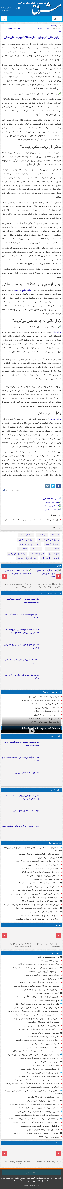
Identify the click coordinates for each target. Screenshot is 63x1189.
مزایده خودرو (54, 553)
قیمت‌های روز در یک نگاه (51, 692)
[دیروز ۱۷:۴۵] (50, 815)
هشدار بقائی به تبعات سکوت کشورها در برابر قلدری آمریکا (38, 1111)
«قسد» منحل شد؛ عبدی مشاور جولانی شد (43, 1022)
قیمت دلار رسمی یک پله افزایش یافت (45, 707)
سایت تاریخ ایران (26, 534)
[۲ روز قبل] (16, 1152)
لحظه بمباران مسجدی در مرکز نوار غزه (45, 1033)
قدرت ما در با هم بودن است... (48, 993)
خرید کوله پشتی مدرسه (27, 558)
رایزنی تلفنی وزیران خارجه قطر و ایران (45, 1043)
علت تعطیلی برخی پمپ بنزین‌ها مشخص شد (43, 875)
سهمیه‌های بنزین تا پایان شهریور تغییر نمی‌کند (42, 1072)
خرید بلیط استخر (37, 553)
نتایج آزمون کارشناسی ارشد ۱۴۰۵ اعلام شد (43, 1097)
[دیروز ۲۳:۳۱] (50, 604)
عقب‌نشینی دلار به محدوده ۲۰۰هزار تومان (44, 696)
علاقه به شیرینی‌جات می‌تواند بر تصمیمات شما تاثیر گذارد (38, 964)
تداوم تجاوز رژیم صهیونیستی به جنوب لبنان (43, 1036)
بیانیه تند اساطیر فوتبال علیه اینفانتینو (46, 879)
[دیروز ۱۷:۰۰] (50, 830)
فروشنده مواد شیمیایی (50, 558)
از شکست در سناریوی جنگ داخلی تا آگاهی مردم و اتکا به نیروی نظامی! (33, 1054)
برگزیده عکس (56, 789)
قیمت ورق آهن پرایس (17, 553)
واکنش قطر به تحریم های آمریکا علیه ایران (43, 864)
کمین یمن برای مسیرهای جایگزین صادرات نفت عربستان (39, 982)
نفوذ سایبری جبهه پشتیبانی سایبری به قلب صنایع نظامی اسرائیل (36, 1051)
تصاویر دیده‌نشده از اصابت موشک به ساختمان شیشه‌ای (39, 854)
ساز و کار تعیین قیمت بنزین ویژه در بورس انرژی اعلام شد (38, 1108)
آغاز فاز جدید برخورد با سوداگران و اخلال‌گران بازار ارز (21, 646)
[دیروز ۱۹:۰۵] (50, 800)
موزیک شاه (42, 534)
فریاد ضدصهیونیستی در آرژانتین (48, 957)
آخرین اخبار (56, 952)
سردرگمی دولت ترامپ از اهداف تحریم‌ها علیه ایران (40, 975)
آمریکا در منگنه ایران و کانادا (49, 960)
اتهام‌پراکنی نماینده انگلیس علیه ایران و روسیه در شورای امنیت (36, 1018)
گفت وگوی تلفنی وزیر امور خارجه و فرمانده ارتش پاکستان (38, 1029)
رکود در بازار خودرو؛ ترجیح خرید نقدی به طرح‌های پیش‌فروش (48, 585)
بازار (56, 18)
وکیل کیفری (56, 419)
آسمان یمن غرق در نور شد (49, 978)
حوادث (58, 925)
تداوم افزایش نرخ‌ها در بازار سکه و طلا (45, 704)
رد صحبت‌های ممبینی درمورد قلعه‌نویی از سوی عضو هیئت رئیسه (21, 744)
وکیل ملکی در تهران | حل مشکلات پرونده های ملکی (31, 37)
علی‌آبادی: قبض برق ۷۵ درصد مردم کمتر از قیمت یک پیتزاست (22, 600)
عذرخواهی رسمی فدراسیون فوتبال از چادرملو (43, 886)
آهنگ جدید (22, 548)
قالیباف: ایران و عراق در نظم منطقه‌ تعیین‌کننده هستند (39, 1087)
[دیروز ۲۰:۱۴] (50, 634)
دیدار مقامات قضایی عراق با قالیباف (25, 811)
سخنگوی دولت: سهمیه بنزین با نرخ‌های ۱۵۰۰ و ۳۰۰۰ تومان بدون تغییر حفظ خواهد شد (21, 631)
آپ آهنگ (55, 534)
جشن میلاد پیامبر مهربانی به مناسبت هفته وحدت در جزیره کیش (22, 797)
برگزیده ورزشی (55, 736)
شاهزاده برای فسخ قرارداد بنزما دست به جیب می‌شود (40, 1025)
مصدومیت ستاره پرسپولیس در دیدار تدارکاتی (43, 1047)
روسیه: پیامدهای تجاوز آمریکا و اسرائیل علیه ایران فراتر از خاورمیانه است (33, 1011)
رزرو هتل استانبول (26, 539)
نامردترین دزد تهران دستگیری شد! (47, 857)
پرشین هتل (36, 548)
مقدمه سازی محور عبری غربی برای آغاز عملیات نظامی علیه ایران (36, 890)
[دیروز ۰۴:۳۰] (16, 575)
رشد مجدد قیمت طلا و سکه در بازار (46, 714)
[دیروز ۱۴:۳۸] (46, 575)
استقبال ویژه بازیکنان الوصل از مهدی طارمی (43, 911)
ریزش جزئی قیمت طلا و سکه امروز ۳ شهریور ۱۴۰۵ (22, 676)
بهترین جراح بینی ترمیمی (30, 544)
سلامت (58, 1142)
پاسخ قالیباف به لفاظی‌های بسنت (47, 1000)
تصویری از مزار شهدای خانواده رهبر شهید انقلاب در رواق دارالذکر (35, 968)
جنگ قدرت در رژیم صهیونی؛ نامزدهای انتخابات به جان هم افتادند (35, 1079)
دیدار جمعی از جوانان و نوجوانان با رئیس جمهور (20, 826)
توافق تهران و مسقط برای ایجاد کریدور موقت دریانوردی (39, 1126)
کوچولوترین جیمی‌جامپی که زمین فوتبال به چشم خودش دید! (37, 908)
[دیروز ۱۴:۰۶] (50, 777)
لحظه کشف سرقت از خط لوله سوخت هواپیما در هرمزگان (38, 883)
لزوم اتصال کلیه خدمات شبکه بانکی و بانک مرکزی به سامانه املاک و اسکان (31, 519)
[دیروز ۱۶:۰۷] (50, 664)
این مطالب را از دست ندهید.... (49, 593)
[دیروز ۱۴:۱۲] (50, 762)
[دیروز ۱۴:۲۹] (50, 680)
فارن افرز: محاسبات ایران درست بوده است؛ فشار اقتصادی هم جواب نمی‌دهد (31, 904)
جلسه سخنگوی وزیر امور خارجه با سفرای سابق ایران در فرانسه (37, 1115)
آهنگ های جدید (52, 548)
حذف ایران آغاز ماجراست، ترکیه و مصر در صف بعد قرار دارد (37, 861)
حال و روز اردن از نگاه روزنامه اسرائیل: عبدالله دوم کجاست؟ (37, 996)
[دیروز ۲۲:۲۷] (50, 747)
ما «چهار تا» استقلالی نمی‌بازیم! (26, 772)
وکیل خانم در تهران (23, 290)
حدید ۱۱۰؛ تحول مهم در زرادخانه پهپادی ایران (40, 728)
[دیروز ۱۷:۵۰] (50, 649)
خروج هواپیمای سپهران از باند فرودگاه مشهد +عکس (22, 616)
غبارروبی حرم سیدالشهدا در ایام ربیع (46, 1062)
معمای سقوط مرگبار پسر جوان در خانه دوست (48, 945)
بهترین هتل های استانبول (48, 539)
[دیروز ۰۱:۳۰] (46, 1152)
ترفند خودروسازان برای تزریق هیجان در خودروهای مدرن (17, 585)
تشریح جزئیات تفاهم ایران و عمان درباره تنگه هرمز (41, 989)
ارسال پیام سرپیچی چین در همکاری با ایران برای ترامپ (39, 915)
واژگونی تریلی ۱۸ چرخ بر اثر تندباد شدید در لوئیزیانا (40, 901)
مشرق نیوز (40, 7)
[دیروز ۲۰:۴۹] (50, 619)
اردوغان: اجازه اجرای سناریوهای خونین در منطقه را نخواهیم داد (37, 919)
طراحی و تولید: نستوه (31, 1185)
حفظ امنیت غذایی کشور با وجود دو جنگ (45, 1065)
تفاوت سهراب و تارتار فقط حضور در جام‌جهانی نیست (40, 1129)
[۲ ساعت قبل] (46, 934)
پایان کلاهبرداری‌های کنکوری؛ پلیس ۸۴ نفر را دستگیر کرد (22, 661)
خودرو (59, 565)
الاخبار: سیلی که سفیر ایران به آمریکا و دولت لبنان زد (40, 868)
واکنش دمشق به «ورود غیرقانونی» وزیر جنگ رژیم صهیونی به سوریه (34, 893)
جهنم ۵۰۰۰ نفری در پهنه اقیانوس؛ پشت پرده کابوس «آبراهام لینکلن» (33, 1118)
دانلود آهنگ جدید (52, 544)
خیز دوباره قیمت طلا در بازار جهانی (46, 711)
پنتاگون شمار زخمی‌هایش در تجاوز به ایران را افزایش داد (39, 1076)
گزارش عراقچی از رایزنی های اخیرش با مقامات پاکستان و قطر (37, 1004)
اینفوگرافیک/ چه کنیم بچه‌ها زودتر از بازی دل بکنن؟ (17, 1162)
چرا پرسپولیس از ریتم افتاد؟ (49, 1136)
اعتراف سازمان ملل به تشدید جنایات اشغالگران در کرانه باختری (36, 1007)
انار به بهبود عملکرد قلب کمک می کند (47, 1162)
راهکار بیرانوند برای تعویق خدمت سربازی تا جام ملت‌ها (20, 759)
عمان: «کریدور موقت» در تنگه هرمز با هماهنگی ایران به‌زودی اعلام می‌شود (32, 1083)
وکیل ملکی (56, 332)
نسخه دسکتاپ (31, 1172)
